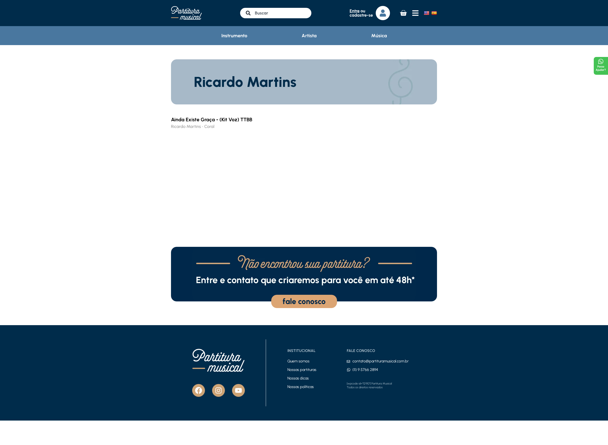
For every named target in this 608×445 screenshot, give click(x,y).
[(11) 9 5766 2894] (349, 370)
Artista (309, 35)
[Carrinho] (403, 13)
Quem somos (298, 361)
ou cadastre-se (361, 13)
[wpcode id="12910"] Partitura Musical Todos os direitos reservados (369, 385)
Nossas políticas (300, 386)
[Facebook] (198, 390)
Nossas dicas (298, 378)
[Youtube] (238, 390)
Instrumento (234, 35)
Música (379, 35)
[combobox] (275, 13)
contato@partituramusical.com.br (380, 361)
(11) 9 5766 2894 (365, 369)
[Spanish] (434, 13)
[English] (426, 13)
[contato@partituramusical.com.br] (348, 361)
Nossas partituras (301, 369)
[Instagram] (218, 390)
